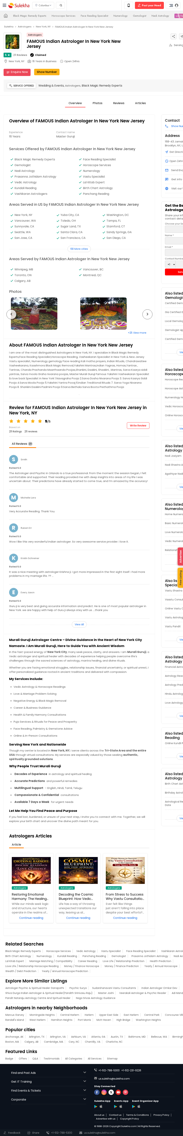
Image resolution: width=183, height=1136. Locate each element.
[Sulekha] (4, 5)
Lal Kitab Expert (94, 182)
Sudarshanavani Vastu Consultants (114, 988)
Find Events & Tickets (26, 1091)
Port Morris (84, 1020)
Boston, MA (12, 1041)
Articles (140, 103)
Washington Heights (148, 1020)
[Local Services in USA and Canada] (6, 16)
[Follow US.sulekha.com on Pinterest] (125, 1092)
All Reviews (22, 444)
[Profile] (173, 5)
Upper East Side (108, 1014)
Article (16, 845)
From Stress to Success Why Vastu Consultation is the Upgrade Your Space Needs (125, 896)
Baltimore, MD (137, 1036)
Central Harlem (69, 1014)
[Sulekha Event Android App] (115, 1106)
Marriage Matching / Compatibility (50, 961)
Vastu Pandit (173, 626)
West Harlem (37, 1020)
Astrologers (35, 35)
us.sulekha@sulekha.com (114, 1078)
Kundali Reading (25, 188)
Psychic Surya (78, 988)
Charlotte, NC (114, 1041)
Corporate (18, 1099)
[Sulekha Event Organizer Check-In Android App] (133, 1106)
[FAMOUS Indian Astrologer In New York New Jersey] (44, 313)
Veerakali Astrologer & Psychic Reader (142, 993)
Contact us (115, 1115)
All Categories (73, 1058)
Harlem (89, 1014)
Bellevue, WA (159, 1036)
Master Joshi (106, 993)
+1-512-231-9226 (131, 1070)
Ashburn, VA (78, 1036)
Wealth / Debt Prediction (20, 971)
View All (79, 624)
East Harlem (131, 1014)
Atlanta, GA (98, 1036)
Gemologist (139, 16)
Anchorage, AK (14, 1036)
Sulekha (18, 5)
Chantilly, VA (92, 1041)
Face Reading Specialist (94, 16)
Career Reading (87, 961)
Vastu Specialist (94, 176)
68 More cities (79, 249)
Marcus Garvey (14, 1014)
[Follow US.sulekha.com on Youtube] (118, 1092)
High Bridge (123, 1020)
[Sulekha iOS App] (101, 1106)
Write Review (138, 425)
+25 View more (137, 333)
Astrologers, (73, 85)
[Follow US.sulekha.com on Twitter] (111, 1092)
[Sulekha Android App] (95, 1106)
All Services (95, 1058)
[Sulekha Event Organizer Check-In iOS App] (139, 1106)
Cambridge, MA (53, 1041)
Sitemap (112, 1058)
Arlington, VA (58, 1036)
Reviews (20, 55)
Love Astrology (174, 703)
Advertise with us (105, 1118)
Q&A (35, 1058)
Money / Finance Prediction (122, 966)
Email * (169, 247)
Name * (169, 235)
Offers (23, 1058)
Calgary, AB (31, 1041)
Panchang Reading (96, 193)
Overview (75, 103)
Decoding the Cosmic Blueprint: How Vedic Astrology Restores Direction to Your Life (76, 896)
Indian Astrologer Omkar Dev (159, 988)
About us (99, 1115)
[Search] (60, 5)
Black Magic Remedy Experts (29, 16)
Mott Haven (104, 1020)
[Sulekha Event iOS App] (121, 1106)
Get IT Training (21, 1082)
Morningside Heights (42, 1014)
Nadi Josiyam (173, 456)
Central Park (151, 1014)
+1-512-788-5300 (109, 1070)
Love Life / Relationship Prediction (123, 961)
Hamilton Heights (61, 1020)
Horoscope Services (63, 16)
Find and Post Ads (23, 1073)
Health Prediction (160, 961)
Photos (97, 103)
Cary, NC (74, 1041)
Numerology (120, 16)
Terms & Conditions (137, 1115)
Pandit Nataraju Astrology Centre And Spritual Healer (37, 998)
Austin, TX (117, 1036)
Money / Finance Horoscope (81, 966)
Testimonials (52, 1058)
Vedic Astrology (25, 182)
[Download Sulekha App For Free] (128, 5)
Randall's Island (14, 1020)
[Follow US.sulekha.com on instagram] (104, 1092)
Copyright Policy (129, 1118)
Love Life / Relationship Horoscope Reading (32, 966)
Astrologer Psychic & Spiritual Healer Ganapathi (34, 988)
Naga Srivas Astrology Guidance (95, 998)
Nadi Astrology (160, 16)
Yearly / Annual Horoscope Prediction (65, 971)
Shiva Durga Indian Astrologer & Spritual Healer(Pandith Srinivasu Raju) (49, 993)
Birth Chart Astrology (98, 188)
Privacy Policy (161, 1115)
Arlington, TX (36, 1036)
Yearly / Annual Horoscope (160, 966)
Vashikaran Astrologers (30, 193)
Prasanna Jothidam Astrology (35, 176)
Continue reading (31, 917)
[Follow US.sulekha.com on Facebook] (97, 1092)
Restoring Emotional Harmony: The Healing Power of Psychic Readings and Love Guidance (29, 896)
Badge (9, 1058)
